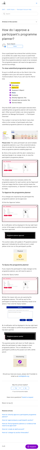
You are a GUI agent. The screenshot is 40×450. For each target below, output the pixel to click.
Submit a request (27, 397)
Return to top (6, 403)
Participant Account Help (24, 9)
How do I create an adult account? (13, 429)
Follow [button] (15, 46)
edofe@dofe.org (23, 376)
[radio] (15, 388)
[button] (36, 3)
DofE (3, 9)
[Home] (3, 4)
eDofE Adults (11, 9)
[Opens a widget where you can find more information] (31, 446)
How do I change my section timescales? (15, 432)
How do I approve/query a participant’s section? (17, 420)
